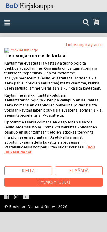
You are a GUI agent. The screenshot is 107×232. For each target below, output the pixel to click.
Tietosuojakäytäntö (84, 44)
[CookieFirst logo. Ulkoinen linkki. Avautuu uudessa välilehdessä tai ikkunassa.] (21, 50)
